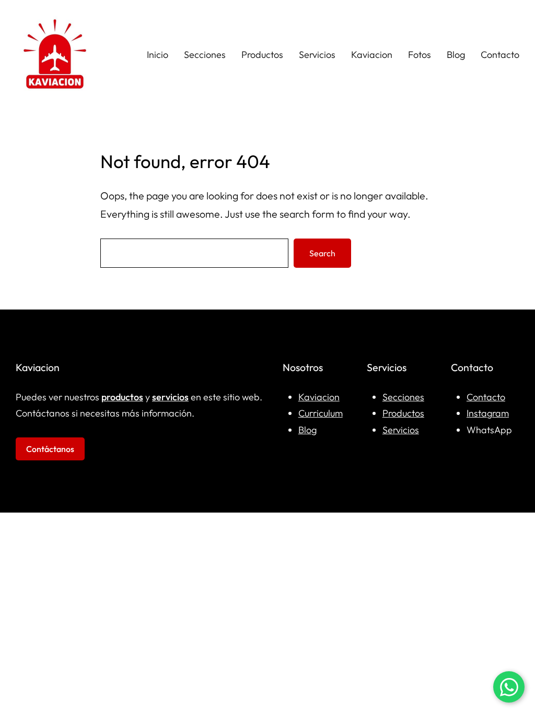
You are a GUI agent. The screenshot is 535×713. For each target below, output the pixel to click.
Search (322, 253)
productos (122, 397)
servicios (170, 397)
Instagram (488, 413)
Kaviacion (319, 397)
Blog (307, 430)
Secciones (403, 397)
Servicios (400, 430)
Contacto (486, 397)
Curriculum (320, 413)
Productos (403, 413)
